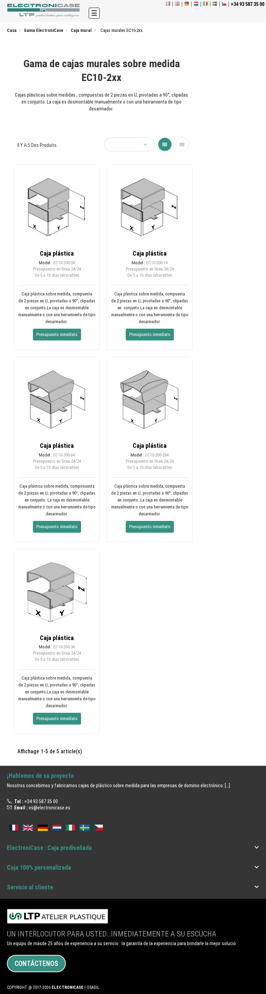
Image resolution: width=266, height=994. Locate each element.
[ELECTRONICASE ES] (44, 10)
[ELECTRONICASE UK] (177, 4)
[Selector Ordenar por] (129, 144)
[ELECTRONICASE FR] (168, 4)
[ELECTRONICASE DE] (186, 4)
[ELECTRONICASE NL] (196, 4)
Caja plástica (57, 253)
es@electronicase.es (49, 807)
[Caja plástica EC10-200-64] (56, 399)
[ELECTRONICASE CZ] (99, 827)
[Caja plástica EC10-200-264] (149, 399)
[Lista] (182, 144)
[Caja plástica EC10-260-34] (56, 591)
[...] (227, 785)
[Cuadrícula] (165, 144)
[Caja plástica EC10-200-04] (56, 207)
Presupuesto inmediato (57, 334)
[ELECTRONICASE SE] (215, 4)
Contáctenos (36, 963)
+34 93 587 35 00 (41, 801)
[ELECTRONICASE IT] (205, 4)
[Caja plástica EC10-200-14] (149, 207)
